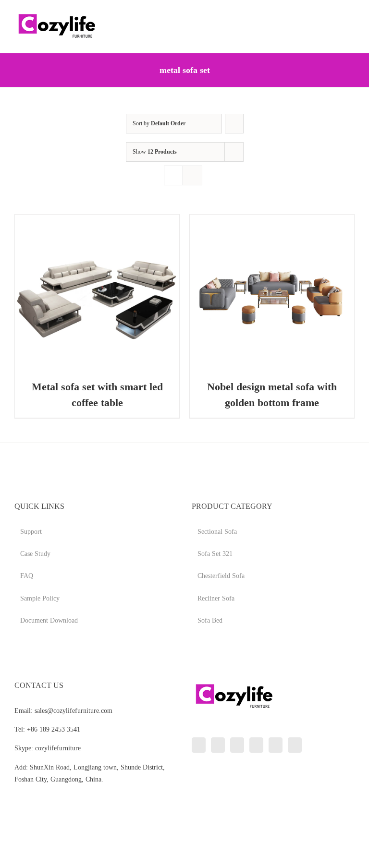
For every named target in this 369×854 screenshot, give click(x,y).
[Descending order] (234, 123)
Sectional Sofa (217, 531)
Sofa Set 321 (215, 553)
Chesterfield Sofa (221, 575)
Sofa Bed (209, 620)
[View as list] (192, 175)
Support (31, 531)
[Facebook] (218, 745)
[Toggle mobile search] (333, 15)
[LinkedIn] (199, 745)
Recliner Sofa (215, 598)
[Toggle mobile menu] (351, 15)
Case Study (35, 553)
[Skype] (276, 745)
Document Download (49, 620)
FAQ (26, 575)
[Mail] (295, 745)
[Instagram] (237, 745)
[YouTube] (256, 745)
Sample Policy (40, 598)
